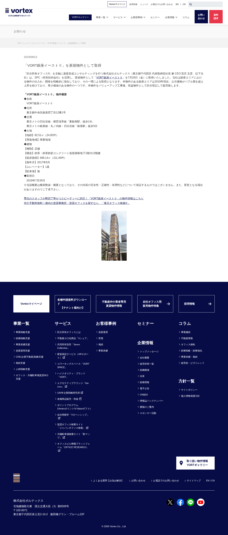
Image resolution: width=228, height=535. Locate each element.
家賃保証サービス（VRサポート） (72, 356)
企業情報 (145, 342)
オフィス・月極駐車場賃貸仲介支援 (32, 377)
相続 (100, 344)
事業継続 (185, 332)
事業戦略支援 (23, 332)
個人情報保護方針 (190, 396)
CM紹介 (144, 394)
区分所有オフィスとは (69, 332)
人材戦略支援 (23, 369)
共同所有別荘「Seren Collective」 (68, 346)
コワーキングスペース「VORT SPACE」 (73, 365)
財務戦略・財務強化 (191, 350)
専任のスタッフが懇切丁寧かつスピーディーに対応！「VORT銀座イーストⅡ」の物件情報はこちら (84, 198)
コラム (185, 323)
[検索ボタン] (190, 4)
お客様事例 (106, 323)
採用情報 (189, 303)
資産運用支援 (23, 350)
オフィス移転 (188, 344)
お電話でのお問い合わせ (166, 480)
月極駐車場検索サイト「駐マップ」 (73, 436)
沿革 (142, 376)
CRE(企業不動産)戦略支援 (29, 356)
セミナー (145, 323)
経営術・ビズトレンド (192, 363)
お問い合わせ (138, 480)
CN (184, 4)
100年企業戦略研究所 (68, 392)
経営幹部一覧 (147, 363)
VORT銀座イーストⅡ (109, 77)
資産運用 (103, 332)
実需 (100, 338)
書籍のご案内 (147, 407)
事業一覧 (21, 323)
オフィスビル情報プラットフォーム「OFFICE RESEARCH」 (73, 445)
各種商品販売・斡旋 (67, 399)
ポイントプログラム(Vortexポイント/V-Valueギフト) (74, 407)
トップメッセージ (149, 351)
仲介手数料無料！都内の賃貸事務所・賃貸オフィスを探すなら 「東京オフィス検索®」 (77, 203)
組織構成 (144, 370)
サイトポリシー (189, 389)
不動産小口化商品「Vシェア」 (73, 338)
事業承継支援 (23, 344)
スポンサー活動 (148, 413)
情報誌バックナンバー (151, 400)
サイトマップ (194, 480)
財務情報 (144, 382)
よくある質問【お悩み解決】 (108, 480)
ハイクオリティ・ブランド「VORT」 (71, 375)
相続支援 (20, 363)
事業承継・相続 (189, 356)
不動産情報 (187, 338)
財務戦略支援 (23, 338)
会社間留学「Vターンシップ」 (73, 414)
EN (177, 4)
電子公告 (144, 388)
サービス (63, 323)
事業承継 (103, 350)
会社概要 (144, 357)
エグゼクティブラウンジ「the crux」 (73, 385)
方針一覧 (187, 381)
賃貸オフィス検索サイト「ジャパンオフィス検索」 (71, 426)
